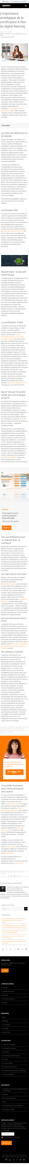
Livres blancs (6, 1025)
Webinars (5, 1021)
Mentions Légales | (6, 1156)
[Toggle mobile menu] (26, 5)
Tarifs (4, 1102)
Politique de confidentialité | (15, 1156)
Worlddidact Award (9, 584)
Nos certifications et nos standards (13, 1106)
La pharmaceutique (8, 1074)
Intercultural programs (9, 1098)
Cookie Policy (24, 1156)
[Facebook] (7, 949)
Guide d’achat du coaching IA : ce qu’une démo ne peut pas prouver (13, 931)
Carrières (5, 995)
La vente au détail (8, 1063)
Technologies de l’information (11, 1055)
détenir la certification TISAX (17, 383)
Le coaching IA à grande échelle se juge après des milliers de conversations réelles (13, 920)
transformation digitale (12, 804)
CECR (22, 419)
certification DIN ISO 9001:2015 (13, 231)
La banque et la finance (9, 1048)
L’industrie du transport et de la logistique (14, 1070)
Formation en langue (9, 1109)
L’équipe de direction (8, 991)
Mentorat (5, 1094)
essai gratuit (19, 863)
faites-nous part (10, 847)
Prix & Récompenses (9, 999)
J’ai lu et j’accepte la (11, 1137)
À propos (5, 988)
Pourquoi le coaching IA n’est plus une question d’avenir (13, 937)
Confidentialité (16, 1137)
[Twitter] (14, 949)
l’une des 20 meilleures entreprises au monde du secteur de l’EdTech (14, 646)
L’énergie (5, 1059)
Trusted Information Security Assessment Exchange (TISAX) (12, 337)
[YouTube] (18, 949)
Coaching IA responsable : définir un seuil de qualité (14, 942)
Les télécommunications (10, 1067)
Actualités (5, 1028)
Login (5, 970)
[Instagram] (10, 949)
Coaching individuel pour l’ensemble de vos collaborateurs (15, 1090)
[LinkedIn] (3, 949)
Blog (4, 1017)
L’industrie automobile (9, 1044)
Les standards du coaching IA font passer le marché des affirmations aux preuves (14, 926)
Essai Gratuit (6, 1032)
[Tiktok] (22, 949)
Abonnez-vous (6, 1143)
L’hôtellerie (6, 1052)
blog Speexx (9, 853)
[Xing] (26, 949)
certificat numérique (10, 457)
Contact (5, 1003)
